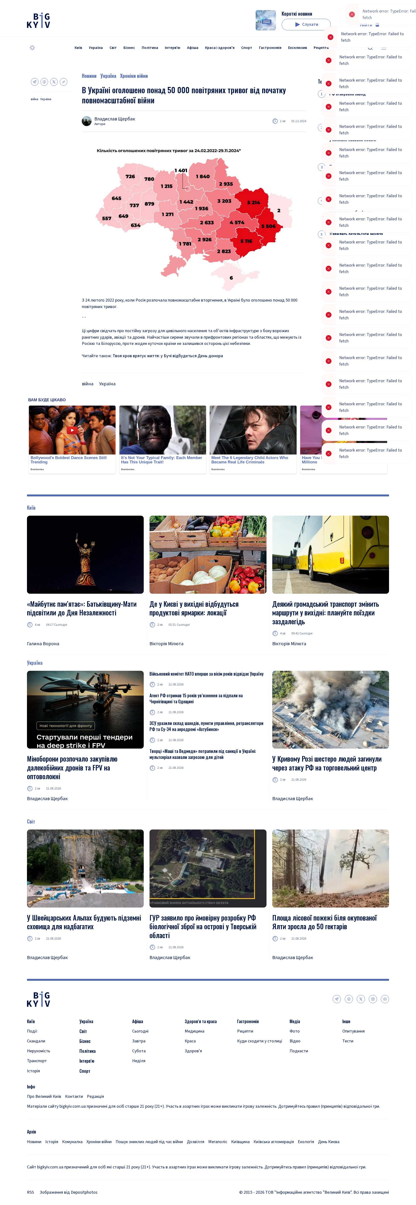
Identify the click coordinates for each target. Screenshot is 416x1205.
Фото (295, 1031)
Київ (78, 47)
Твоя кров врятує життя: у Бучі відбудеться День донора (168, 356)
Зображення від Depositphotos (69, 1192)
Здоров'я (193, 1051)
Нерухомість (38, 1051)
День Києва (328, 1142)
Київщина (240, 1142)
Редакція (95, 1096)
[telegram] (337, 999)
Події (32, 1031)
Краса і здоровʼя (219, 47)
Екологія (306, 1142)
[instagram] (373, 999)
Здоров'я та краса (201, 1021)
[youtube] (385, 999)
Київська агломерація (274, 1142)
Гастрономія (270, 47)
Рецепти (321, 47)
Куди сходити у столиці (259, 1041)
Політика (150, 47)
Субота (139, 1051)
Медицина (194, 1031)
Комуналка (72, 1142)
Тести (347, 1041)
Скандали (36, 1041)
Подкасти (299, 1051)
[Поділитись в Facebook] (44, 82)
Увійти (366, 25)
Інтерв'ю (172, 47)
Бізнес (129, 47)
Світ (113, 47)
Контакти (74, 1096)
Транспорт (37, 1061)
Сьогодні (140, 1031)
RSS (30, 1192)
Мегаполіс (217, 1142)
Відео (295, 1041)
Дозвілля (195, 1142)
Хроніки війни (134, 75)
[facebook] (349, 999)
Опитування (353, 1031)
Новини (89, 75)
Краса (190, 1041)
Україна (96, 47)
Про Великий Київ (44, 1096)
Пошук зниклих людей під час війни (149, 1142)
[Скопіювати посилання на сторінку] (63, 82)
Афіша (192, 47)
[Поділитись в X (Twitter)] (54, 82)
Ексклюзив (297, 47)
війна (34, 99)
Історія (33, 1071)
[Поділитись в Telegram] (35, 82)
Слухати (310, 24)
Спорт (246, 47)
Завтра (138, 1041)
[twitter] (361, 999)
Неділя (138, 1061)
